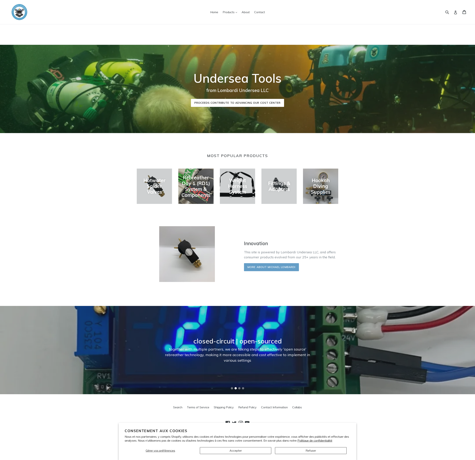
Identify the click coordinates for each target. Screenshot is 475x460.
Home (214, 12)
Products (231, 12)
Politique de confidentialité (314, 440)
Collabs (297, 407)
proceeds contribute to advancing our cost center (237, 102)
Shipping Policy (224, 407)
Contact (259, 12)
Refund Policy (247, 407)
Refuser (311, 450)
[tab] (232, 388)
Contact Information (274, 407)
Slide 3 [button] (239, 388)
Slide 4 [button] (243, 388)
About (246, 12)
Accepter (236, 450)
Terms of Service (198, 407)
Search (177, 407)
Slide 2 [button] (236, 388)
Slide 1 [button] (232, 388)
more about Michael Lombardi (271, 267)
